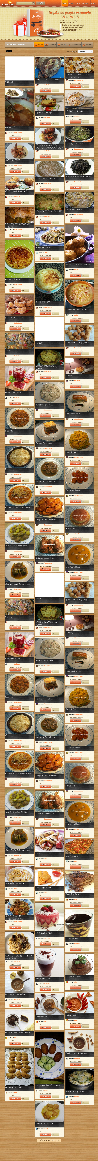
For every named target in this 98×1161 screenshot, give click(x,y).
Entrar (93, 3)
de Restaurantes (76, 45)
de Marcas (89, 45)
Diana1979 (17, 196)
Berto (45, 858)
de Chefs (63, 45)
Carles (76, 315)
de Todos (40, 45)
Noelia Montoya (48, 85)
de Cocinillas (52, 45)
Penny (46, 1090)
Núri (75, 899)
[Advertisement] (19, 68)
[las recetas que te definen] (8, 5)
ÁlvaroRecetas (48, 410)
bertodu (76, 1096)
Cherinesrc (77, 380)
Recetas (64, 3)
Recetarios (72, 3)
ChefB (46, 252)
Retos (78, 3)
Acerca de (85, 3)
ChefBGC (77, 269)
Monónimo (77, 116)
